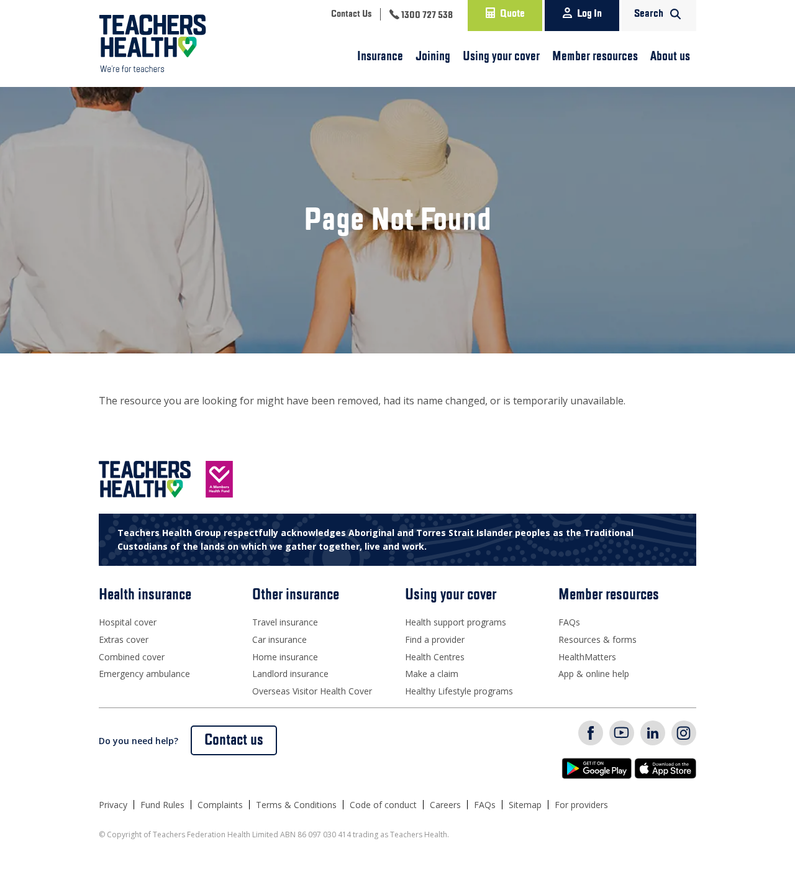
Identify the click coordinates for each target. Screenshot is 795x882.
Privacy (113, 804)
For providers (581, 804)
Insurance (380, 56)
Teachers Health (152, 43)
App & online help (593, 674)
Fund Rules (162, 804)
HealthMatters (587, 657)
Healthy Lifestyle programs (459, 691)
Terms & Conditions (296, 804)
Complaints (220, 804)
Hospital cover (128, 622)
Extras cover (123, 639)
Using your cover (501, 56)
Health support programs (455, 622)
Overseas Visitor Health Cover (312, 691)
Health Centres (435, 657)
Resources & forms (597, 639)
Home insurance (285, 657)
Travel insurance (285, 622)
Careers (445, 804)
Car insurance (279, 639)
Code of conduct (383, 804)
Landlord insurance (290, 674)
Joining (433, 56)
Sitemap (525, 804)
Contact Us (351, 14)
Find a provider (435, 639)
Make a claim (431, 674)
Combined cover (132, 657)
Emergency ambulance (144, 674)
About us (670, 56)
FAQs (569, 622)
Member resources (595, 56)
